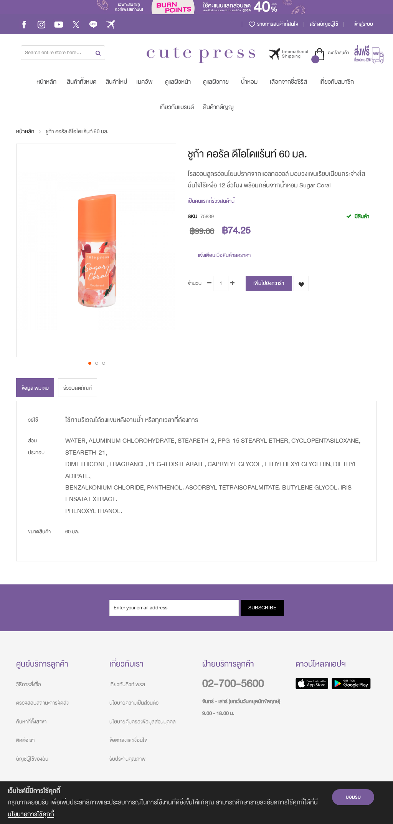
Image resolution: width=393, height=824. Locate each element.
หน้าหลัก (25, 131)
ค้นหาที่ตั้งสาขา (31, 721)
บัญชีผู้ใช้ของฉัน (32, 759)
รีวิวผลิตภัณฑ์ (77, 388)
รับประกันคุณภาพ (127, 759)
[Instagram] (41, 24)
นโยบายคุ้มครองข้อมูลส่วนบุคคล (142, 721)
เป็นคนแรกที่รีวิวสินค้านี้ (211, 201)
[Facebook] (24, 24)
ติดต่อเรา (25, 740)
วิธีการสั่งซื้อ (28, 684)
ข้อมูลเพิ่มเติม (35, 388)
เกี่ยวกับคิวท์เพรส (127, 684)
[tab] (35, 387)
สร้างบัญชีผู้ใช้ (324, 24)
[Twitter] (76, 24)
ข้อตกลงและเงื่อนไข (128, 740)
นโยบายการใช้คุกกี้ (31, 814)
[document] (196, 802)
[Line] (93, 24)
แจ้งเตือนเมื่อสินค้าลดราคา (224, 254)
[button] (89, 363)
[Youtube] (58, 24)
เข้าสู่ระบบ (363, 24)
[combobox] (63, 52)
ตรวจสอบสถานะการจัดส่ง (42, 702)
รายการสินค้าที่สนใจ (277, 24)
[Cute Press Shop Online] (201, 55)
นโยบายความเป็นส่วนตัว (134, 702)
